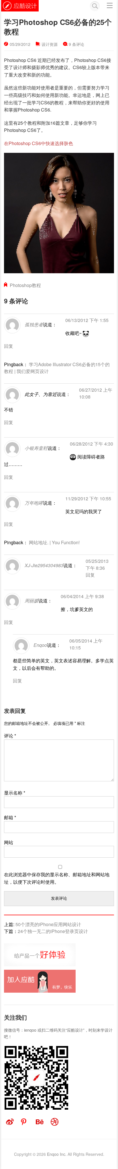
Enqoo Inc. (56, 1154)
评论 (10, 735)
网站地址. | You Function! (54, 542)
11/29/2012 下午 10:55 (88, 498)
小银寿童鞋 (36, 448)
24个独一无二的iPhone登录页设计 (53, 931)
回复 (8, 346)
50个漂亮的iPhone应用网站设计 (48, 924)
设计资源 (50, 44)
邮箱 (10, 817)
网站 (8, 842)
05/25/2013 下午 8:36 (97, 564)
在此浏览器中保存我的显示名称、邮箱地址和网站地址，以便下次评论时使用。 (56, 878)
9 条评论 (76, 44)
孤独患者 (34, 324)
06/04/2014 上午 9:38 (82, 596)
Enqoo (40, 645)
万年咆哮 (34, 502)
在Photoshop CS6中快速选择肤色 (38, 143)
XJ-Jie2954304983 (44, 565)
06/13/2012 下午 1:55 (87, 320)
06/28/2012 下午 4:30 (91, 443)
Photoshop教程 (25, 285)
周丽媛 (31, 601)
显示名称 (14, 792)
